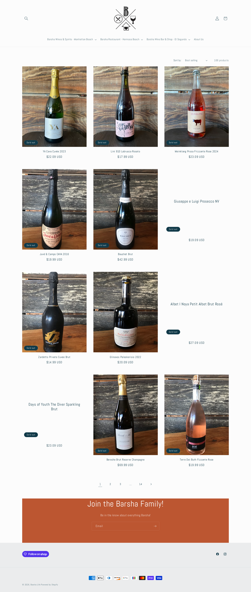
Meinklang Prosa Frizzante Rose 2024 (196, 151)
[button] (26, 18)
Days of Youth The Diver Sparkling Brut (54, 406)
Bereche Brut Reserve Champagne (126, 460)
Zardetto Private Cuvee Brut (54, 357)
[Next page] (151, 484)
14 (140, 484)
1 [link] (100, 484)
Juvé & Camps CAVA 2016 (54, 254)
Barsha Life (35, 584)
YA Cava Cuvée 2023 (54, 151)
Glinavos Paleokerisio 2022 (125, 357)
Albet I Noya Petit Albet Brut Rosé (196, 304)
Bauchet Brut (125, 254)
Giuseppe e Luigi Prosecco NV (196, 201)
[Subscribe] (155, 526)
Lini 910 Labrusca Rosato (125, 151)
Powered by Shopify (49, 584)
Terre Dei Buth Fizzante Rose (196, 460)
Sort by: (177, 60)
